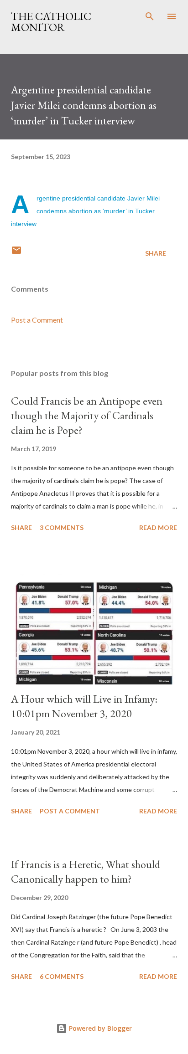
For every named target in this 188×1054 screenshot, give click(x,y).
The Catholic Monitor (51, 21)
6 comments (62, 976)
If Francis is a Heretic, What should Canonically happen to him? (85, 871)
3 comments (62, 527)
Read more (158, 527)
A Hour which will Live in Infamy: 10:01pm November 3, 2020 (84, 706)
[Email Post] (16, 253)
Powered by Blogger (99, 1028)
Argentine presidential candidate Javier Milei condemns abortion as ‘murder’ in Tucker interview (85, 211)
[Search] (149, 16)
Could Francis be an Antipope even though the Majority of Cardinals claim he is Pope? (86, 415)
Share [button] (155, 253)
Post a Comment (37, 319)
